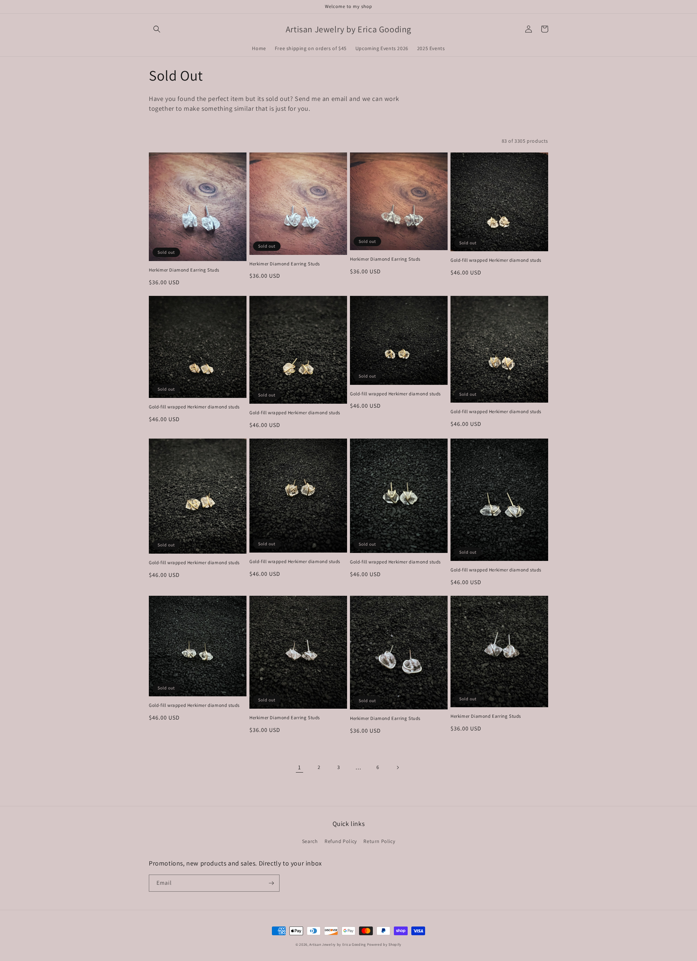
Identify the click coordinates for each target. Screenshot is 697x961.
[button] (157, 29)
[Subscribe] (271, 883)
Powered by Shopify (384, 944)
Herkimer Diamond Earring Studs (184, 270)
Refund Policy (341, 841)
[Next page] (397, 767)
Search (310, 841)
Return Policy (379, 841)
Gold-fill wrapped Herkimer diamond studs (496, 260)
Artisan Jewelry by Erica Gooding (337, 944)
